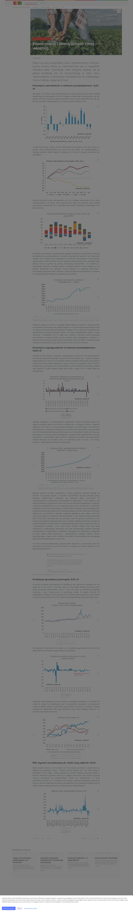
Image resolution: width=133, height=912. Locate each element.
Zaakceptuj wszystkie (8, 908)
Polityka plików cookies (30, 908)
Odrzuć (19, 908)
